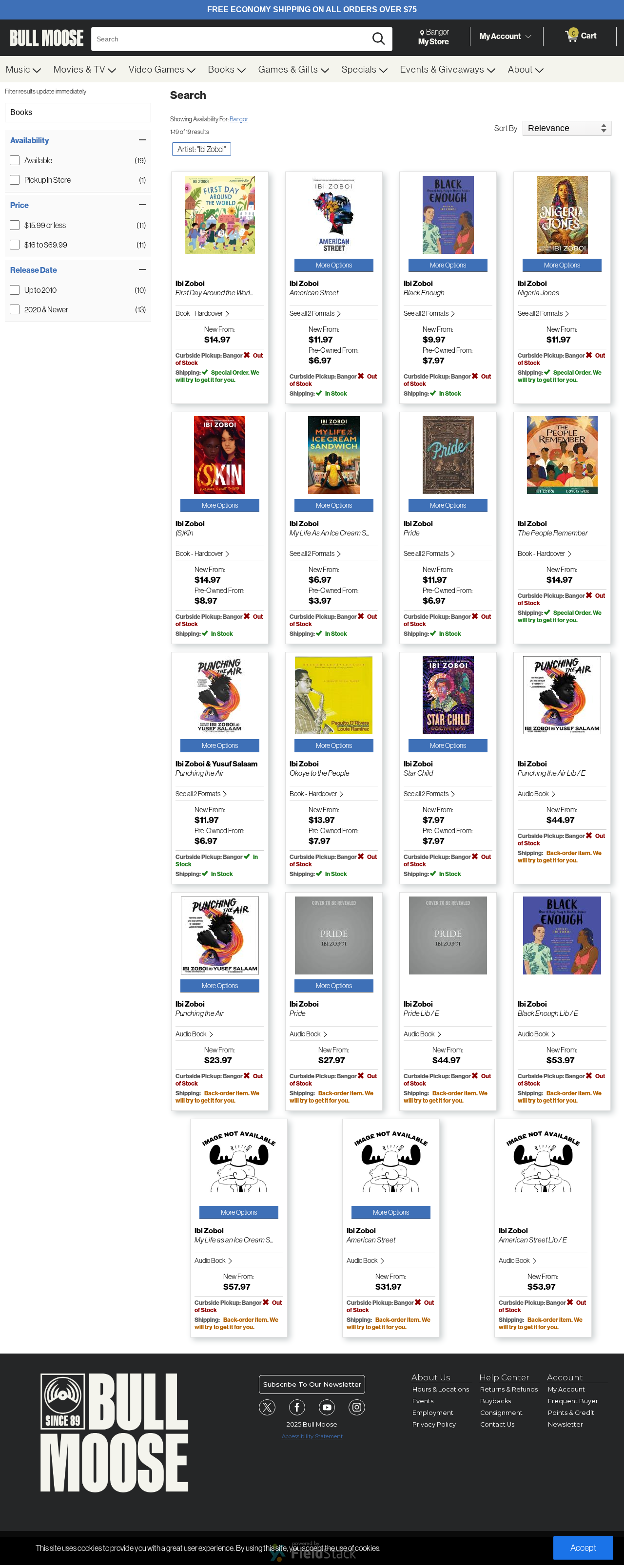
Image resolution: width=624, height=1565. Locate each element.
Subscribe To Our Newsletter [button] (312, 1384)
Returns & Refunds (509, 1389)
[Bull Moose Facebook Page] (297, 1407)
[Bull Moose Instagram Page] (357, 1407)
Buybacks (495, 1401)
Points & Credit (571, 1412)
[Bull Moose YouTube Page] (327, 1407)
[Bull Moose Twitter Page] (267, 1407)
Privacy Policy (434, 1424)
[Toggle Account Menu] (528, 36)
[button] (78, 140)
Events (422, 1401)
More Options (334, 265)
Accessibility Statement (312, 1436)
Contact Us (497, 1424)
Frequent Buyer (573, 1401)
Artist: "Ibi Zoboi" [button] (201, 149)
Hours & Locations (440, 1389)
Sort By (506, 128)
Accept (583, 1547)
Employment (432, 1412)
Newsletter (565, 1424)
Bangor (239, 119)
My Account (500, 36)
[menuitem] (24, 69)
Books (21, 112)
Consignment (501, 1412)
